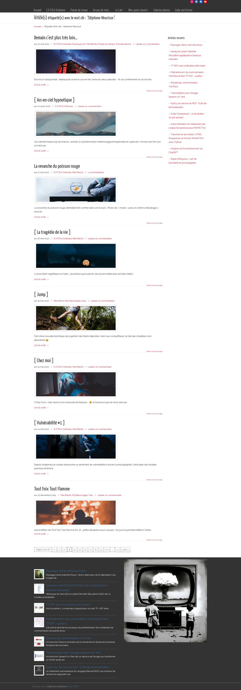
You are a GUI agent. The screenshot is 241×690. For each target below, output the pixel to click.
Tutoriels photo (123, 44)
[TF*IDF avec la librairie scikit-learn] (39, 608)
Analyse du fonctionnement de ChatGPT (186, 150)
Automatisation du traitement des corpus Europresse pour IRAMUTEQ (187, 126)
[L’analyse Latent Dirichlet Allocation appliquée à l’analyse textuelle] (39, 589)
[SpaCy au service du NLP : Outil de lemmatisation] (39, 670)
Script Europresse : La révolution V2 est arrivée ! (186, 115)
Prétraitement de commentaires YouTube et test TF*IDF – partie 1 (186, 74)
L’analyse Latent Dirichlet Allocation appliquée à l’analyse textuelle (185, 55)
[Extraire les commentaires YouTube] (39, 641)
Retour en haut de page (154, 91)
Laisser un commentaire (147, 44)
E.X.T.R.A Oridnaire (62, 44)
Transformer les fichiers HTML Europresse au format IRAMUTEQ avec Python (186, 138)
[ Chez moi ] (44, 360)
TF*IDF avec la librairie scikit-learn (188, 65)
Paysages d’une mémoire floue (186, 45)
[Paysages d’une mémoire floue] (39, 574)
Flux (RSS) (73, 686)
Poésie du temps (106, 44)
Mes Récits (91, 44)
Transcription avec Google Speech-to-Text (183, 95)
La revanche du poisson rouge (57, 166)
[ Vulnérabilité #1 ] (49, 423)
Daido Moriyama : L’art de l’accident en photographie (183, 161)
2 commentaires (96, 172)
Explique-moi (78, 44)
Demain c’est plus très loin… (55, 38)
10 (107, 549)
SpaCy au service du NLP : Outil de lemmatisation (187, 105)
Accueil (37, 26)
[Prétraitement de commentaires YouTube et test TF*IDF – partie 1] (39, 622)
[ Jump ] (41, 294)
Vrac (84, 301)
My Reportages (73, 301)
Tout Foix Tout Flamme (52, 489)
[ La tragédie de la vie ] (52, 232)
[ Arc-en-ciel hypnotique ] (54, 100)
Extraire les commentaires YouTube (183, 84)
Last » (125, 549)
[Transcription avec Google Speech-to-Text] (39, 656)
